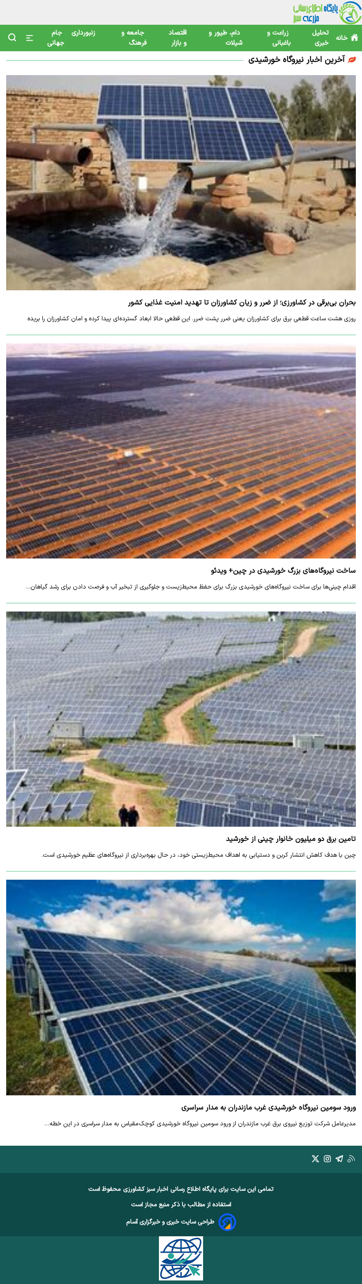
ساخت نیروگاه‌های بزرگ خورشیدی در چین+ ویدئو (283, 571)
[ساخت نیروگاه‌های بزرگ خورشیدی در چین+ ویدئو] (181, 450)
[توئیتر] (315, 1160)
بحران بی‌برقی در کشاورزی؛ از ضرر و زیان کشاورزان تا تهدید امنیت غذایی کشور (242, 302)
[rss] (351, 1160)
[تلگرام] (339, 1160)
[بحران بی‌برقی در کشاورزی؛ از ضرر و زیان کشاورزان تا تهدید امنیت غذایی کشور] (181, 182)
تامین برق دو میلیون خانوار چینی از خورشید (291, 839)
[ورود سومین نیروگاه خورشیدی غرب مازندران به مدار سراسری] (181, 987)
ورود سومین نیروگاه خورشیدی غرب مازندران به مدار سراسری (268, 1107)
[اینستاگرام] (327, 1160)
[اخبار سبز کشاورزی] (327, 12)
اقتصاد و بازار (178, 38)
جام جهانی (55, 38)
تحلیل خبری (320, 38)
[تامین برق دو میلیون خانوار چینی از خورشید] (181, 719)
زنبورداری (85, 33)
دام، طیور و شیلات (225, 38)
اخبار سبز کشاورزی (145, 1189)
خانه (342, 38)
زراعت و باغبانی (279, 38)
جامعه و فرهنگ (134, 38)
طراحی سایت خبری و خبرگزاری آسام (170, 1222)
